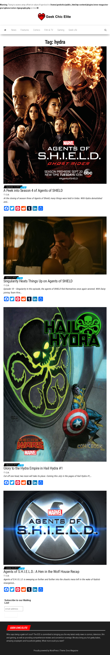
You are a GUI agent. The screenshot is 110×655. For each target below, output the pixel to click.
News (13, 30)
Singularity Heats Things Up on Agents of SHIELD (38, 281)
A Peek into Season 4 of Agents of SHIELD (33, 190)
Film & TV (48, 30)
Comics (36, 30)
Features (25, 30)
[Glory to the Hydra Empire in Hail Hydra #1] (55, 384)
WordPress (54, 650)
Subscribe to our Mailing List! (17, 601)
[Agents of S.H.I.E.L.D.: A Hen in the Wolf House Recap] (55, 527)
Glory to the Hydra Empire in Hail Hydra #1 (33, 468)
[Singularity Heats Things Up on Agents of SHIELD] (55, 245)
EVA (7, 195)
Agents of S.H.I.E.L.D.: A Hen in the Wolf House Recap (41, 571)
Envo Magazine (72, 650)
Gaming (60, 30)
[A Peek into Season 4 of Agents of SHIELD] (55, 115)
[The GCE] (5, 30)
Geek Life (73, 30)
